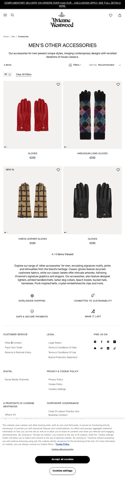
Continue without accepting (62, 449)
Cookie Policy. (63, 445)
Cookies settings (62, 471)
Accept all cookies (63, 459)
